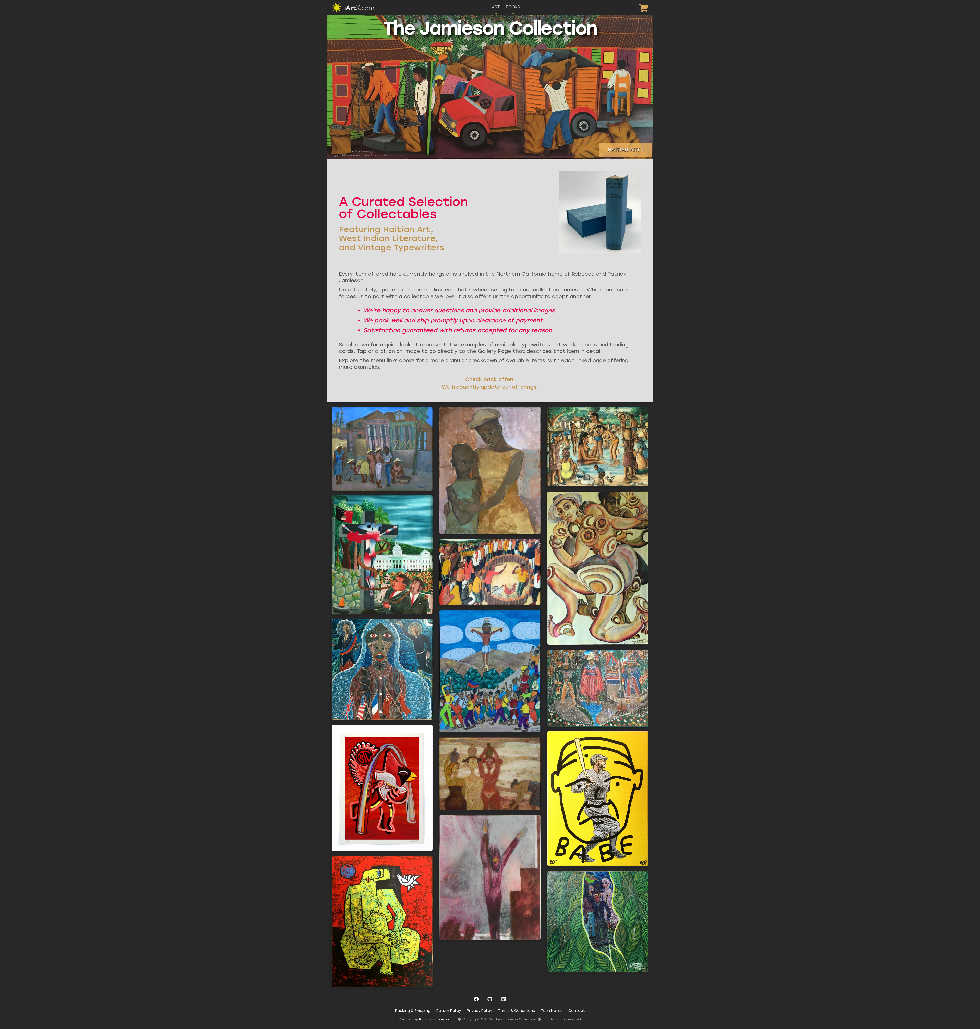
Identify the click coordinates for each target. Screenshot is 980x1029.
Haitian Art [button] (624, 150)
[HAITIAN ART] (625, 155)
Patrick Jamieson (434, 1019)
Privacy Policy (479, 1010)
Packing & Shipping (413, 1010)
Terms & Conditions (516, 1010)
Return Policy (448, 1010)
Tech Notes (551, 1010)
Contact (576, 1010)
